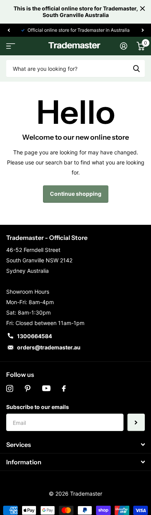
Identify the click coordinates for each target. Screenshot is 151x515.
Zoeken (136, 68)
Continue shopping (75, 193)
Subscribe (136, 422)
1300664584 (34, 336)
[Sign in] (123, 46)
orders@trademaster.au (49, 347)
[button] (8, 30)
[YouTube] (46, 388)
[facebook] (64, 388)
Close (142, 8)
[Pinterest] (28, 388)
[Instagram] (9, 388)
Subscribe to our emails (37, 407)
